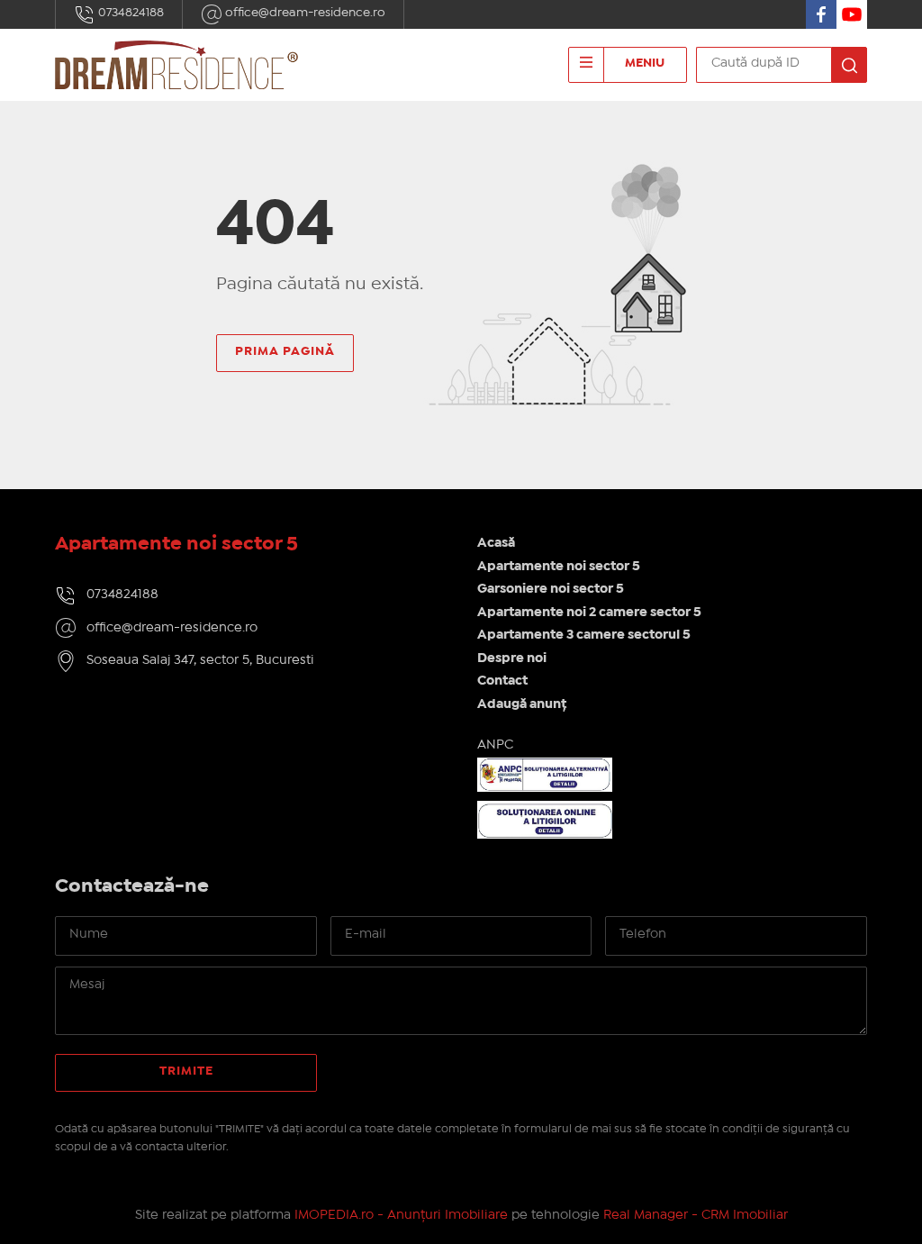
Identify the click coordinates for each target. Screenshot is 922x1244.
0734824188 (129, 12)
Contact (502, 681)
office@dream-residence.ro (303, 12)
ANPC (495, 745)
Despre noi (512, 658)
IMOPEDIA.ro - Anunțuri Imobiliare (401, 1215)
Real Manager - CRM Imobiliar (695, 1215)
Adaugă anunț (521, 704)
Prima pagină (285, 351)
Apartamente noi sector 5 (558, 566)
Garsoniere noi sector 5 (550, 589)
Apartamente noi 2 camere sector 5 (589, 612)
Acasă (496, 543)
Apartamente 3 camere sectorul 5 (584, 635)
